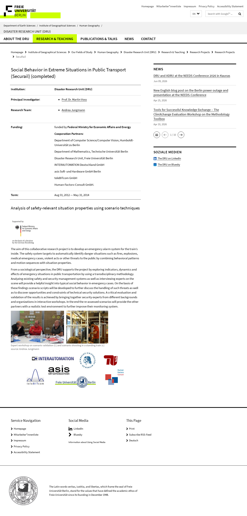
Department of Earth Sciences (21, 25)
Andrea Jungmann (73, 110)
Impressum (190, 6)
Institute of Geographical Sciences (58, 25)
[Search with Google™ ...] (240, 14)
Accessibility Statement (230, 6)
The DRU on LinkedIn (169, 158)
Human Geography (90, 25)
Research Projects (200, 52)
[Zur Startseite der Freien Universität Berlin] (30, 11)
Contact (148, 38)
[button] (196, 14)
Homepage (147, 6)
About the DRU (16, 38)
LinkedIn (78, 428)
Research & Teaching (54, 38)
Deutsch (133, 440)
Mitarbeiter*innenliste (168, 6)
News (129, 38)
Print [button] (132, 428)
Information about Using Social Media (87, 442)
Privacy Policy (206, 6)
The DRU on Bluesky (169, 164)
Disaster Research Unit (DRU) (27, 31)
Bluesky (78, 434)
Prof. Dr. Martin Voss (74, 99)
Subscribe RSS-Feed (140, 434)
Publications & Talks (98, 38)
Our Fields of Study (81, 52)
